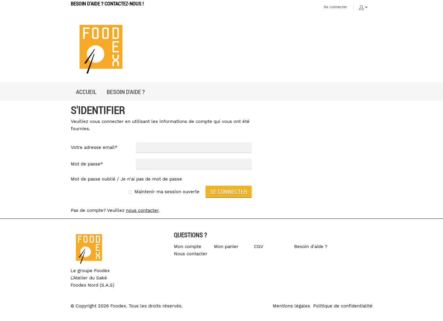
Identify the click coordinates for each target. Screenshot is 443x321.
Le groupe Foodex (90, 270)
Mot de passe (87, 164)
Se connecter (335, 7)
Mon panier (226, 246)
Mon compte (187, 246)
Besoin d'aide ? (310, 246)
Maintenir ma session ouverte (167, 191)
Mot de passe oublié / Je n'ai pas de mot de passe (126, 179)
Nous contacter (190, 253)
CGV (258, 246)
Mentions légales (291, 306)
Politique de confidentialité (342, 306)
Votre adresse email (94, 147)
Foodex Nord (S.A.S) (92, 285)
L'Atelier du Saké (89, 278)
